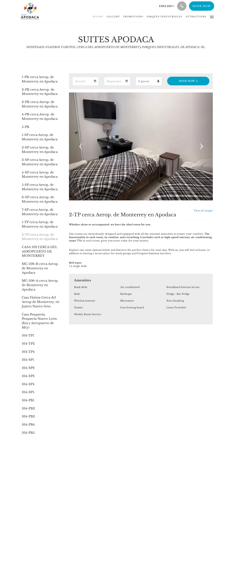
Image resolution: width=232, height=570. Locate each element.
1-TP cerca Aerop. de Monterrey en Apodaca (40, 224)
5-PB (25, 127)
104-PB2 (28, 408)
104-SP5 (28, 392)
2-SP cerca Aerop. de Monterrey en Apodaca (40, 150)
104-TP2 (28, 343)
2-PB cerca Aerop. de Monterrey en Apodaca (40, 92)
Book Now (187, 80)
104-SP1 (28, 360)
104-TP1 (28, 335)
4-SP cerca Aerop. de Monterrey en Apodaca (40, 175)
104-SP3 (28, 376)
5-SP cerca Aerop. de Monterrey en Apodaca (40, 187)
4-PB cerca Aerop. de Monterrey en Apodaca (40, 117)
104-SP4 (28, 384)
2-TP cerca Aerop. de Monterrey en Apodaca (40, 237)
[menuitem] (98, 17)
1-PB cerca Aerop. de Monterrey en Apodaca (40, 79)
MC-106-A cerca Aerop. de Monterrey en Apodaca (40, 285)
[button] (211, 17)
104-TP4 (28, 352)
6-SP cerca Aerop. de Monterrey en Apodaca (40, 199)
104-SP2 (28, 368)
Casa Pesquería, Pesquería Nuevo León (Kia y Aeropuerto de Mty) (39, 321)
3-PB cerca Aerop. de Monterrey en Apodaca (40, 104)
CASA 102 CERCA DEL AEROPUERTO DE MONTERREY (39, 251)
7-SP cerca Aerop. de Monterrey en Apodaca (40, 212)
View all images (203, 210)
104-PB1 (28, 400)
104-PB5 (28, 433)
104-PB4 (28, 424)
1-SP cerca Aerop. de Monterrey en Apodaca (40, 137)
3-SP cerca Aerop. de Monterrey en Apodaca (40, 162)
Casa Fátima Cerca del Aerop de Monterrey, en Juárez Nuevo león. (40, 302)
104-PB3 (28, 416)
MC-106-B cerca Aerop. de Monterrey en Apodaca (40, 268)
